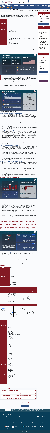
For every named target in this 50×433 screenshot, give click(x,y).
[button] (28, 3)
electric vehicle (17, 51)
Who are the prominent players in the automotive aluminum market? (11, 398)
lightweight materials (30, 29)
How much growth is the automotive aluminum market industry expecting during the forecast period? (16, 392)
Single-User (42, 16)
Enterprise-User (42, 21)
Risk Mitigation (42, 62)
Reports (3, 4)
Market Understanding (43, 60)
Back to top (43, 431)
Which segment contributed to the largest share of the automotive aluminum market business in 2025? (16, 395)
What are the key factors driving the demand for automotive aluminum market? (13, 393)
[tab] (6, 13)
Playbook (43, 26)
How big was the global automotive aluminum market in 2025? (10, 390)
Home (1, 4)
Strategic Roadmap (42, 68)
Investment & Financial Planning (43, 66)
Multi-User (42, 19)
